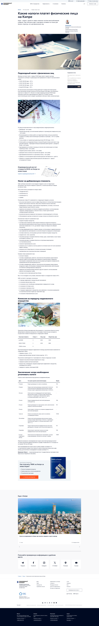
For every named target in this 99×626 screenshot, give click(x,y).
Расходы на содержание (55, 588)
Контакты (64, 3)
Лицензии (69, 583)
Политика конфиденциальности (41, 605)
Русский (71, 1)
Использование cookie (50, 605)
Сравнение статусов (41, 586)
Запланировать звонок (72, 86)
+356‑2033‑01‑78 (20, 620)
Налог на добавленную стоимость (74, 78)
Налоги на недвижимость (55, 586)
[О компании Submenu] (58, 3)
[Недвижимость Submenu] (50, 3)
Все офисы (69, 620)
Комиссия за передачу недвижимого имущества (72, 80)
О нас (68, 581)
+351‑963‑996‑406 (53, 620)
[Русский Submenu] (73, 1)
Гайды (24, 576)
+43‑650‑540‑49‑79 (37, 620)
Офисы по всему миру (93, 1)
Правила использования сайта (31, 605)
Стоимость (52, 583)
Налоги (19, 9)
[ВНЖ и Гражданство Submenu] (40, 3)
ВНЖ (38, 581)
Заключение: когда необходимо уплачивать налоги (73, 83)
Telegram (76, 593)
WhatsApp (70, 593)
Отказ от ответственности (59, 605)
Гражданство (39, 584)
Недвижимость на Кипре (55, 581)
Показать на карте (20, 618)
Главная (19, 576)
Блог (68, 584)
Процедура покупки (54, 584)
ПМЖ (38, 583)
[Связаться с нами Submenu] (85, 3)
